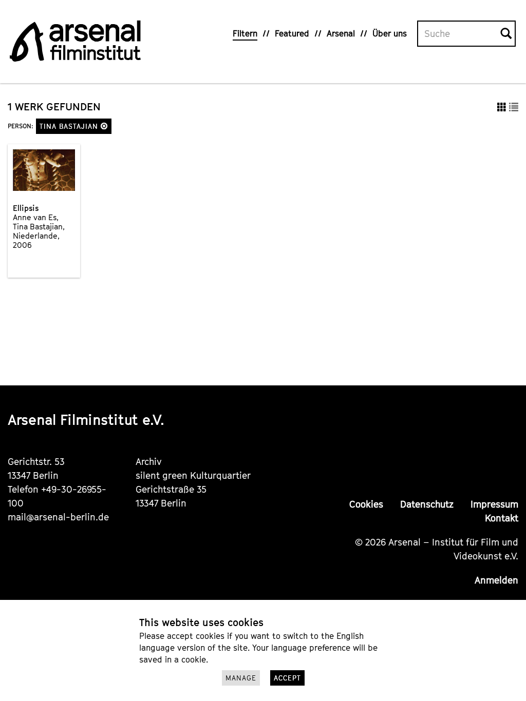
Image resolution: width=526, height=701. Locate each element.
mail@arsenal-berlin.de (58, 517)
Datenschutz (427, 504)
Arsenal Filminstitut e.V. (86, 419)
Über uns (389, 33)
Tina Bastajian (70, 126)
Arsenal (341, 33)
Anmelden (496, 580)
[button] (104, 126)
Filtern (245, 33)
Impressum (494, 504)
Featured (292, 33)
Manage (241, 678)
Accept (287, 678)
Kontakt (501, 518)
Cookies (366, 504)
